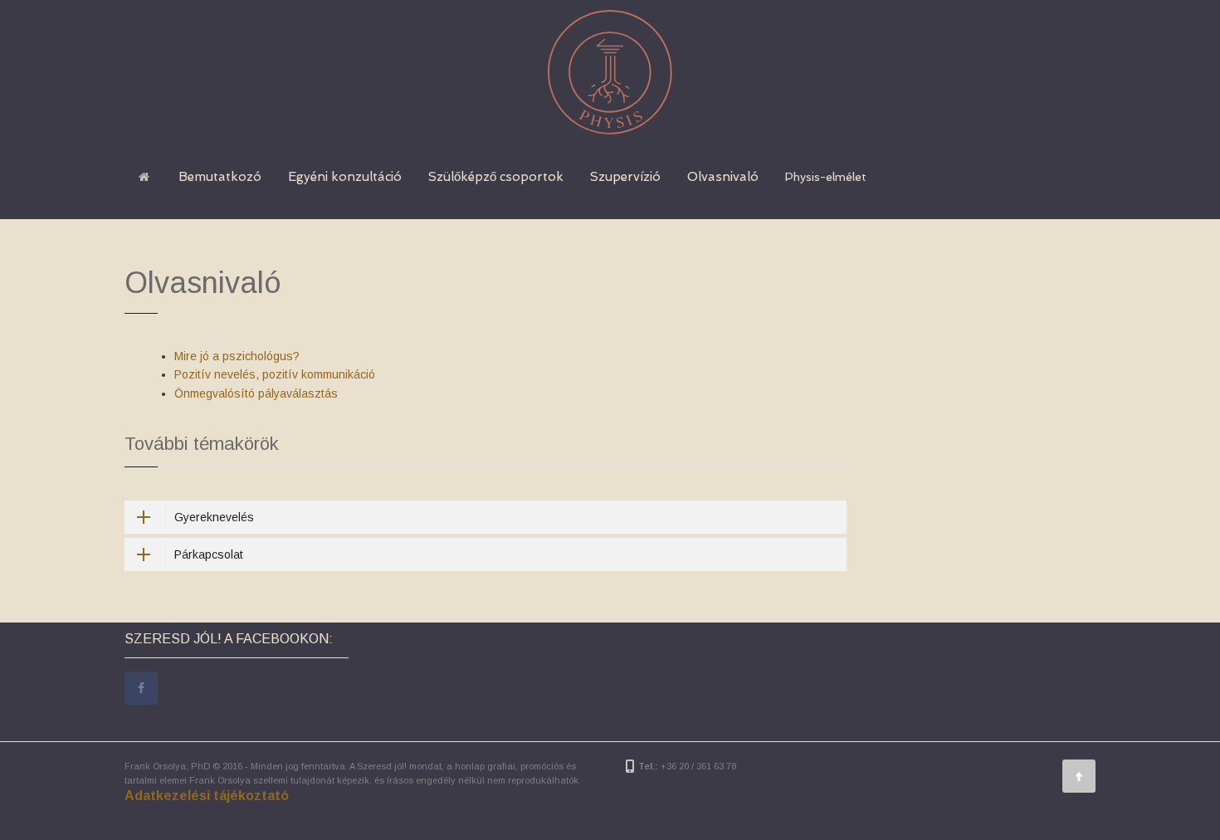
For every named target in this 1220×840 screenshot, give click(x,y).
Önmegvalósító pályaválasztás (256, 393)
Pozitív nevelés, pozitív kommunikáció (274, 374)
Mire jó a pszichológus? (237, 356)
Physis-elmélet (825, 176)
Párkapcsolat (208, 554)
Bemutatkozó (219, 176)
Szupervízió (625, 176)
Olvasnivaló (723, 176)
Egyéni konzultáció (345, 176)
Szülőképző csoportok (496, 176)
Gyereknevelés (214, 517)
